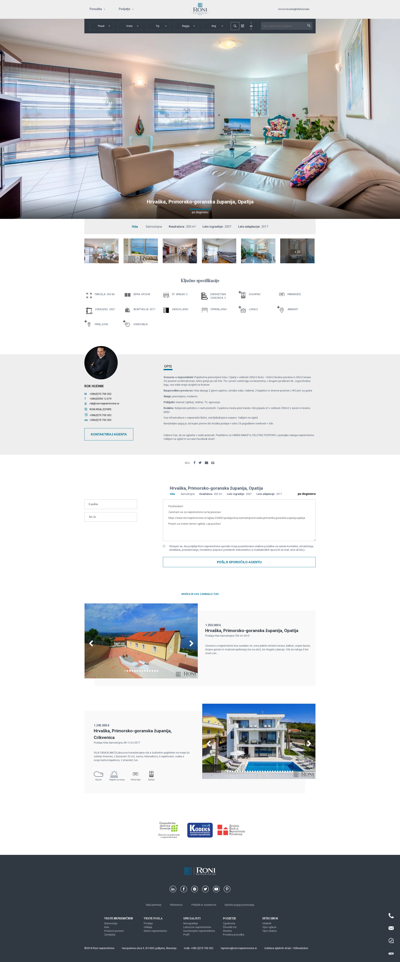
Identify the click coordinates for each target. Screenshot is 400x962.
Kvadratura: (177, 226)
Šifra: (137, 294)
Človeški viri (229, 927)
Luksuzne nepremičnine (197, 927)
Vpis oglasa (269, 927)
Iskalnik (266, 923)
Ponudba (96, 9)
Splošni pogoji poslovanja (239, 904)
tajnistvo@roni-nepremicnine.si (239, 948)
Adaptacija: (141, 309)
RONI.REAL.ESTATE (100, 409)
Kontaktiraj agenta (109, 434)
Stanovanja (110, 923)
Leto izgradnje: (213, 226)
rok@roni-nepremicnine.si (104, 403)
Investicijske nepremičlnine (199, 930)
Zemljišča (109, 934)
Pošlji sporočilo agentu (239, 562)
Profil (186, 934)
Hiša (135, 226)
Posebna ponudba (233, 934)
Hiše (106, 927)
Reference (176, 904)
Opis (168, 366)
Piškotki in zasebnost (203, 904)
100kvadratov (300, 948)
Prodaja (148, 923)
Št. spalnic (178, 294)
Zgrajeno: (102, 309)
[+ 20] (297, 262)
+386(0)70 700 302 (100, 394)
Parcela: (100, 294)
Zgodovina (229, 923)
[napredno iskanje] (242, 26)
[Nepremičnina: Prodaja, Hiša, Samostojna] (101, 262)
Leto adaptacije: (249, 226)
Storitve (227, 930)
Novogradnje (190, 923)
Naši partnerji (154, 904)
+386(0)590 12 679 (100, 398)
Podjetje (124, 9)
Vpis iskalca (269, 930)
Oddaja (148, 927)
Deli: (187, 463)
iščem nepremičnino (155, 930)
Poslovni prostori (114, 930)
